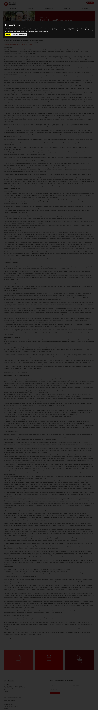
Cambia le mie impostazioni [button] (19, 34)
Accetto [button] (8, 34)
